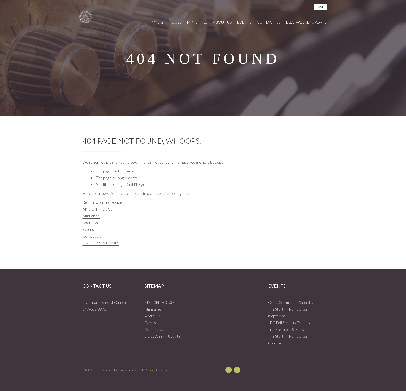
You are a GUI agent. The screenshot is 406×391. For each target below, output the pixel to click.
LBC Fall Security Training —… (292, 322)
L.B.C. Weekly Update (100, 243)
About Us (90, 222)
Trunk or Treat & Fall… (286, 329)
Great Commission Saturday (291, 302)
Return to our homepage (102, 202)
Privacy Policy (152, 370)
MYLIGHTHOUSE (97, 209)
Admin (165, 370)
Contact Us (91, 236)
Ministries (91, 215)
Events (88, 229)
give (320, 7)
